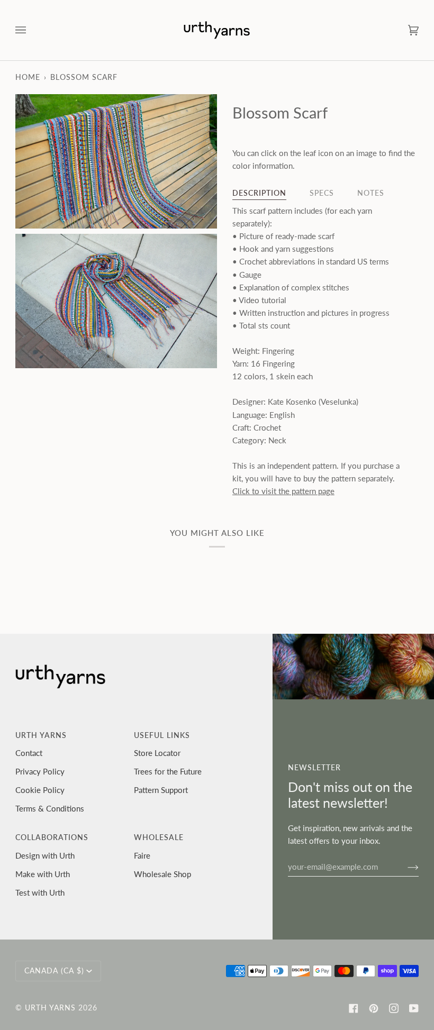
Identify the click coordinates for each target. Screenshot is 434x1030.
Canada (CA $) (54, 971)
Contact (28, 753)
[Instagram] (394, 1008)
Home (27, 77)
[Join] (405, 866)
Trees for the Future (168, 771)
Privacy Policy (40, 771)
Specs (322, 193)
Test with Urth (40, 892)
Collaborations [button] (51, 837)
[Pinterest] (373, 1008)
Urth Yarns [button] (41, 735)
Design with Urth (45, 855)
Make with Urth (42, 874)
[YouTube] (414, 1008)
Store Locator (157, 753)
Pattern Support (161, 790)
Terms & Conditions (49, 808)
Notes (370, 193)
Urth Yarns (50, 1008)
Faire (142, 855)
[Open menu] (31, 30)
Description (259, 193)
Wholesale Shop (162, 874)
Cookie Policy (40, 790)
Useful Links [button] (162, 735)
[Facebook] (353, 1008)
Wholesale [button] (159, 837)
